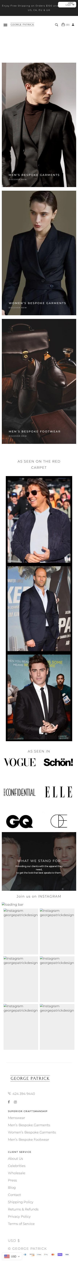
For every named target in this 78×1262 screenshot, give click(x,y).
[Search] (57, 25)
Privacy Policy (19, 1217)
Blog (12, 1188)
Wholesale (16, 1173)
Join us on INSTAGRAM (39, 896)
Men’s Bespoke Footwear (28, 1140)
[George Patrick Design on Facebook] (9, 1102)
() (68, 24)
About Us (15, 1159)
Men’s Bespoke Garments (29, 1125)
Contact (14, 1195)
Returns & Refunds (23, 1209)
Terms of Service (21, 1224)
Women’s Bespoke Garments (32, 1132)
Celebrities (16, 1166)
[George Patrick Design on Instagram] (15, 1102)
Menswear (16, 1118)
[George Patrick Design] (22, 25)
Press (12, 1180)
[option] (39, 792)
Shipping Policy (20, 1202)
